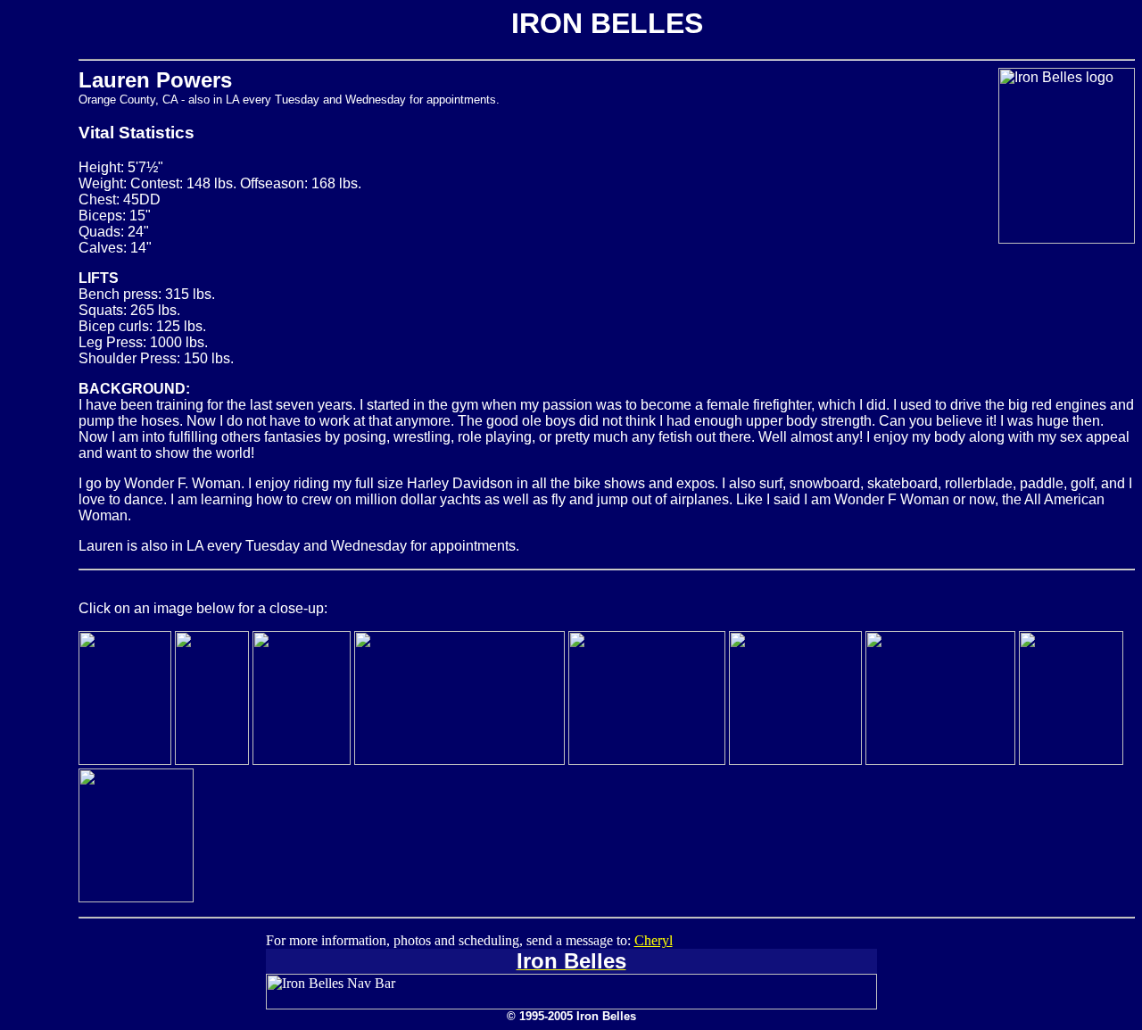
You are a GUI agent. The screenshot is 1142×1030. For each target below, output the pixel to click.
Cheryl (653, 940)
